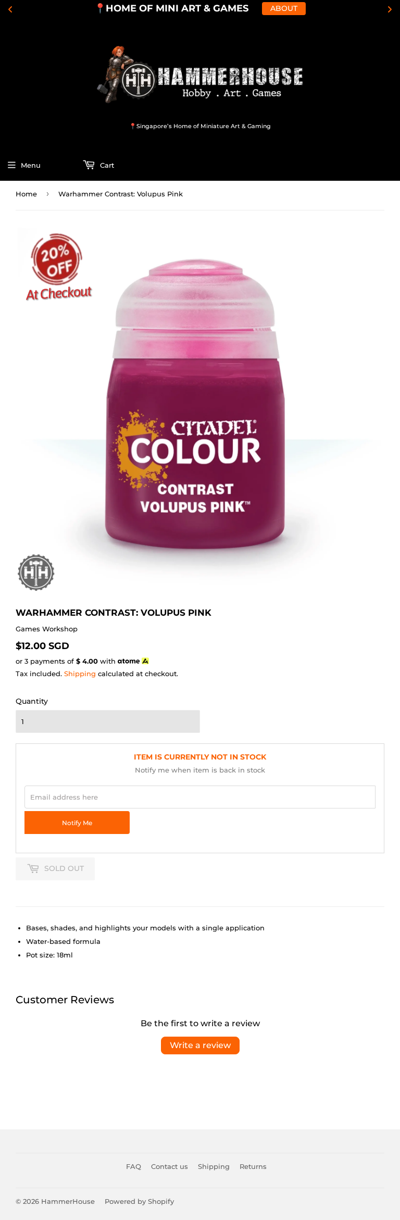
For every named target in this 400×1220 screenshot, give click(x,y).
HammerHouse (68, 1201)
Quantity (32, 701)
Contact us (169, 1166)
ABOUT (283, 8)
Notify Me (77, 823)
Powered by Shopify (139, 1201)
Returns (253, 1166)
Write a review (200, 1045)
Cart (106, 165)
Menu (31, 165)
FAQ (133, 1166)
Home (26, 194)
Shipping (80, 673)
